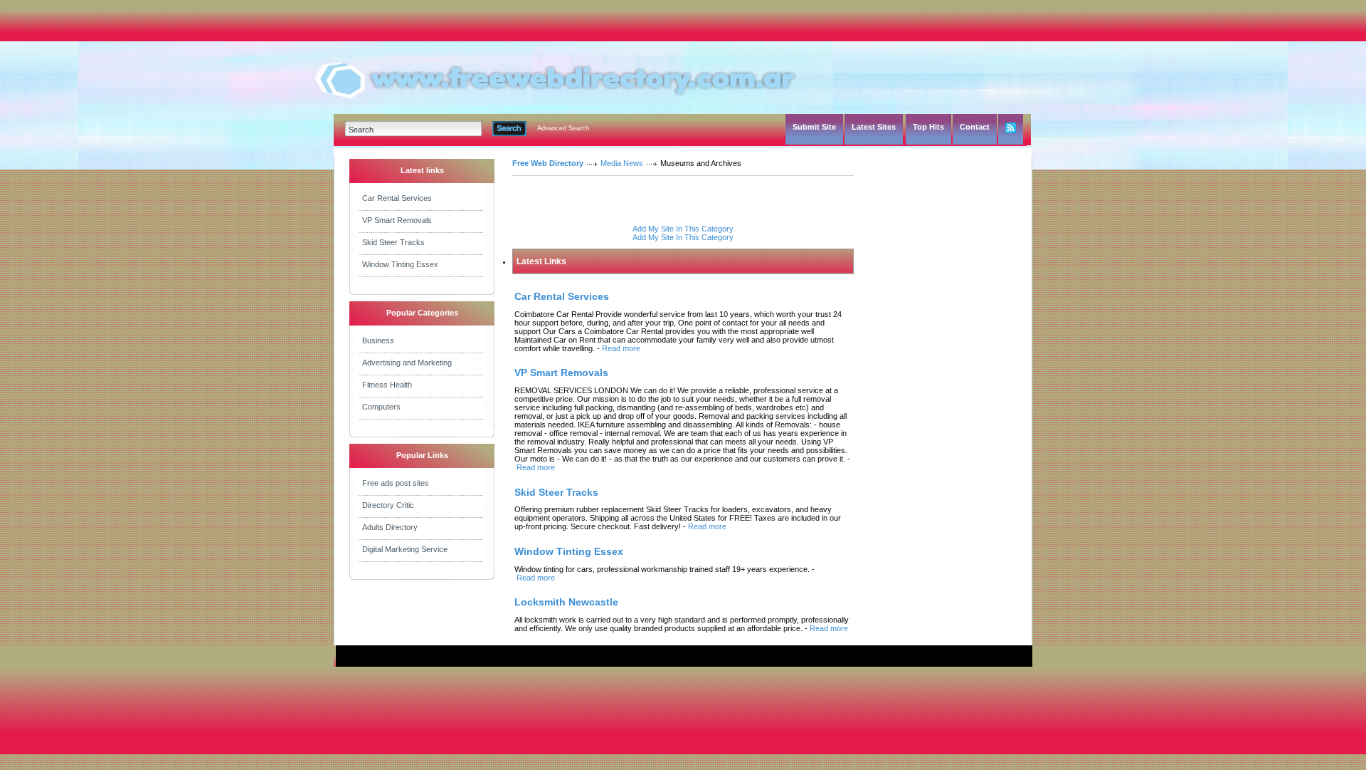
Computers (381, 406)
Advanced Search (563, 128)
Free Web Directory (547, 163)
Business (378, 340)
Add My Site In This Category (683, 228)
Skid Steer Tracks (393, 242)
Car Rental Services (397, 198)
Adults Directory (390, 527)
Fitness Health (387, 384)
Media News (621, 163)
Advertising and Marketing (407, 362)
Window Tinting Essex (400, 264)
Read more (621, 348)
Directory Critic (388, 505)
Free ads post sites (395, 483)
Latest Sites (874, 127)
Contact (975, 127)
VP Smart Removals (397, 220)
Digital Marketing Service (405, 549)
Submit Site (814, 127)
